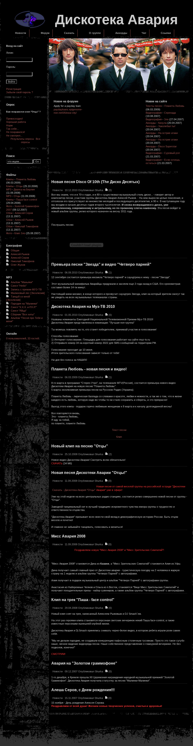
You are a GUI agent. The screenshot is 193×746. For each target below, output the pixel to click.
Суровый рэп (172, 153)
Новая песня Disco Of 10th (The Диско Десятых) (95, 182)
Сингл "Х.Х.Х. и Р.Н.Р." (24, 307)
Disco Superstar (167, 146)
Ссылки (166, 33)
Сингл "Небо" (19, 285)
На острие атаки (168, 133)
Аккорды (121, 33)
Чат (144, 33)
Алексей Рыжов (24, 219)
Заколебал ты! (166, 126)
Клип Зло (19, 233)
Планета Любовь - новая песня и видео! (89, 369)
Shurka (99, 190)
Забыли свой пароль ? (19, 92)
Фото (9, 206)
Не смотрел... (14, 135)
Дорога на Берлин (24, 189)
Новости (20, 33)
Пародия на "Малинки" (24, 303)
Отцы (19, 186)
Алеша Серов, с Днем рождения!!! (83, 690)
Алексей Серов (24, 213)
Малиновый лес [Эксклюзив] (28, 293)
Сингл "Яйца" (19, 310)
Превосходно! (14, 118)
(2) (110, 454)
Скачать (69, 33)
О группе (95, 33)
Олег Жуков (18, 264)
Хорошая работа (16, 121)
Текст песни (119, 430)
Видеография (154, 112)
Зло (166, 119)
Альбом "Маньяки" (22, 282)
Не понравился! (15, 132)
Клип (119, 436)
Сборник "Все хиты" (23, 314)
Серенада (170, 112)
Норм (9, 125)
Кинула (162, 122)
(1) (110, 272)
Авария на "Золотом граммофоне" (84, 663)
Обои (9, 213)
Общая (15, 250)
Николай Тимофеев (26, 226)
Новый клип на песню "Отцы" (79, 446)
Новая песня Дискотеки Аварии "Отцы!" (89, 473)
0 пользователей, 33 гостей (22, 338)
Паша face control (26, 199)
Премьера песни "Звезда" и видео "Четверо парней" (101, 264)
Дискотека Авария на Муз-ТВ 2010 (83, 307)
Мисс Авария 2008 (68, 536)
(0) (110, 190)
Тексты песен (154, 105)
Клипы (10, 179)
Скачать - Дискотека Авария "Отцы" (73, 490)
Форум (45, 33)
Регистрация (13, 89)
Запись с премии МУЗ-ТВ (26, 289)
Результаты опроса (22, 138)
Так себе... (12, 128)
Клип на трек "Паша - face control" (82, 600)
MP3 (8, 189)
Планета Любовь (26, 179)
